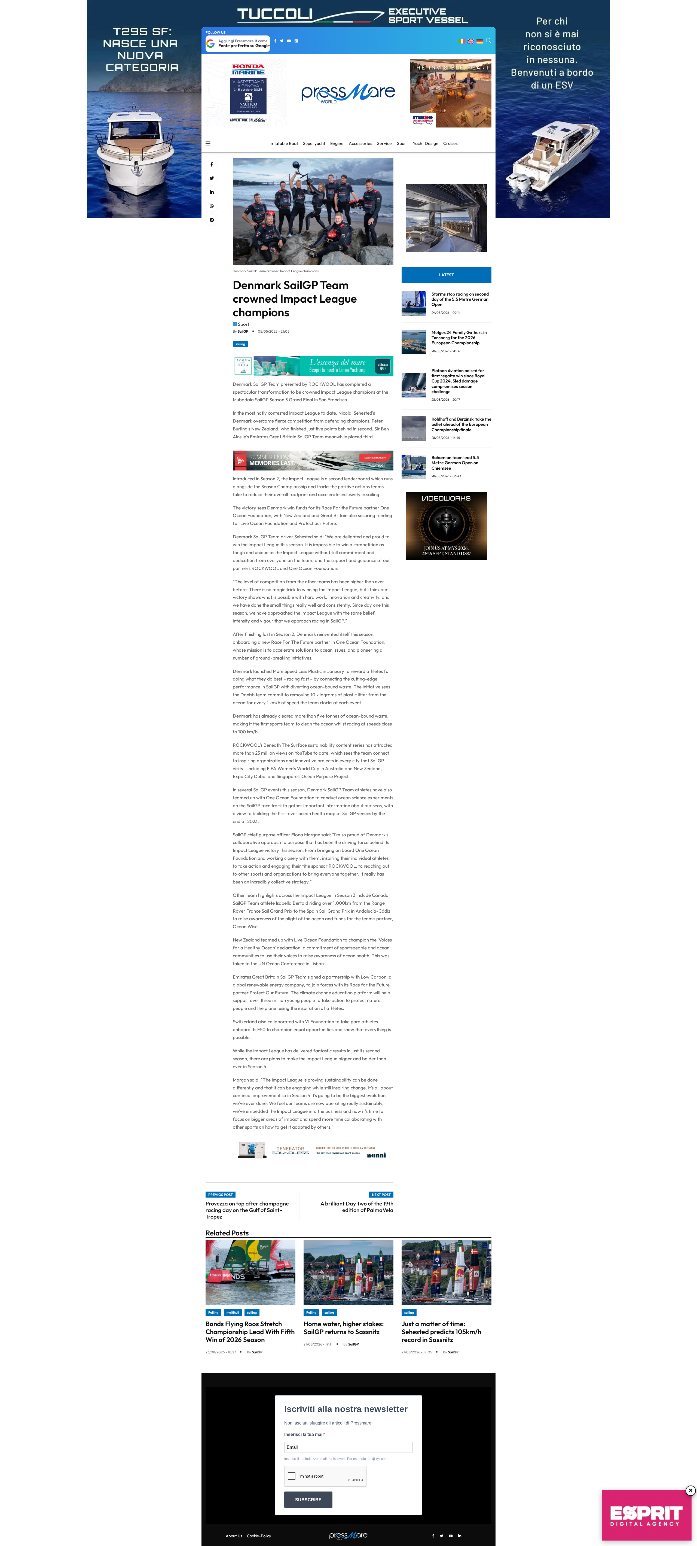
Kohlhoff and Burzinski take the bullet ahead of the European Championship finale (461, 424)
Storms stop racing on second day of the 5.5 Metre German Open (460, 299)
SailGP (243, 331)
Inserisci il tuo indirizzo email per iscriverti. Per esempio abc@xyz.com (335, 1459)
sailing (240, 344)
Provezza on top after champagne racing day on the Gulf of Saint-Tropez (247, 1210)
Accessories (360, 143)
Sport (402, 143)
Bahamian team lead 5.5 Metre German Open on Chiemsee (455, 462)
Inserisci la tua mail (303, 1434)
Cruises (450, 143)
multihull (233, 1312)
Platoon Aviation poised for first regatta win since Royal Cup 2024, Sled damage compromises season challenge (458, 381)
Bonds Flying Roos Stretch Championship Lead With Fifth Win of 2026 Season (250, 1332)
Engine (337, 143)
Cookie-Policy (259, 1535)
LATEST (446, 274)
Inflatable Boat (284, 143)
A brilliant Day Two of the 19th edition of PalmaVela (356, 1206)
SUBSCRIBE (308, 1500)
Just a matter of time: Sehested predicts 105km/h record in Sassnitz (441, 1332)
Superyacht (314, 143)
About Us (234, 1535)
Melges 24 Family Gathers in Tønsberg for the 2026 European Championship (459, 337)
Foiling (213, 1312)
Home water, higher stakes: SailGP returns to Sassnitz (344, 1328)
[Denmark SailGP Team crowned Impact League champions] (212, 192)
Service (384, 143)
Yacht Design (425, 143)
